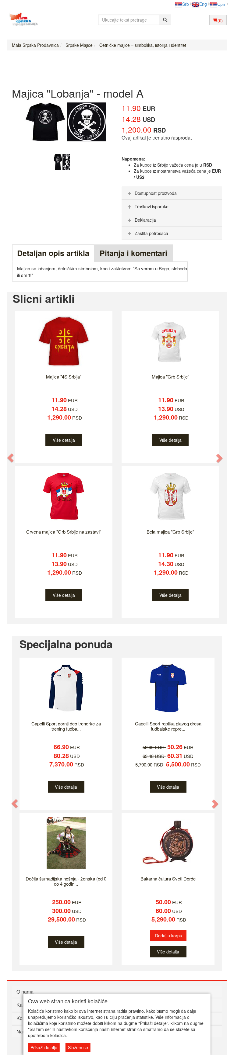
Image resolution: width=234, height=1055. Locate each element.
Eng (203, 4)
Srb (185, 4)
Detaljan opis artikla (53, 252)
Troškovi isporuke (151, 206)
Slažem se (78, 1047)
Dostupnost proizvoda (156, 193)
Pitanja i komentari (133, 252)
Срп (221, 4)
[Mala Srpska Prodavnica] (21, 19)
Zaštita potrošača (151, 233)
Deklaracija (145, 220)
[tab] (172, 193)
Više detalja (64, 440)
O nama (25, 991)
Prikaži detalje (43, 1047)
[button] (10, 458)
